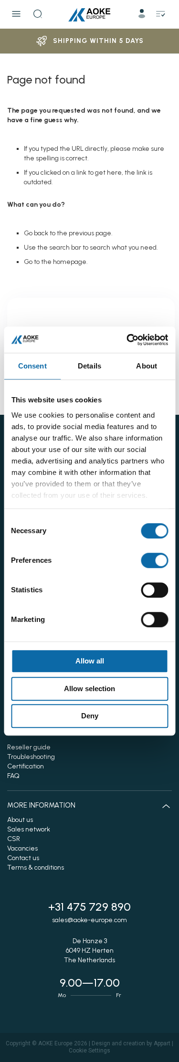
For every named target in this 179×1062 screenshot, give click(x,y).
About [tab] (146, 366)
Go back (36, 233)
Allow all (89, 661)
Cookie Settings (89, 1050)
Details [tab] (89, 366)
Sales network (28, 829)
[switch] (154, 561)
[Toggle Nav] (16, 13)
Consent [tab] (32, 366)
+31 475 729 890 (89, 907)
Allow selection (89, 688)
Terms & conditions (35, 867)
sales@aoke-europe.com (89, 920)
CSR (13, 839)
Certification (25, 766)
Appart (162, 1043)
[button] (142, 15)
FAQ (13, 776)
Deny (89, 716)
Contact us (23, 858)
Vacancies (22, 848)
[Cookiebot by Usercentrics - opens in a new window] (127, 340)
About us (20, 820)
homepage (69, 262)
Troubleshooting (31, 757)
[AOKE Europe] (89, 14)
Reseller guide (29, 747)
